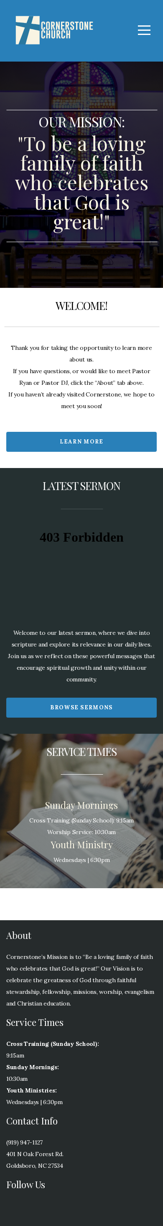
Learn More (82, 441)
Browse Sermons (81, 707)
